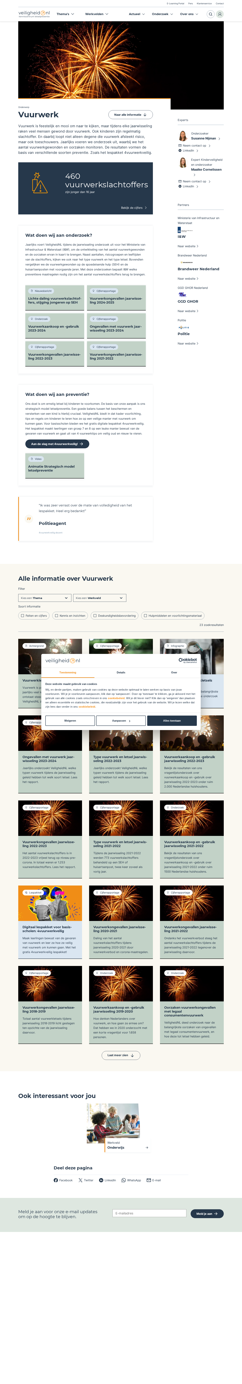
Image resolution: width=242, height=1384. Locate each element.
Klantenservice (204, 3)
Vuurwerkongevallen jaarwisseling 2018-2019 (48, 1009)
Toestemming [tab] (67, 672)
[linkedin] (107, 1180)
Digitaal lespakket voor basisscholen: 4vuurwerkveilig (47, 929)
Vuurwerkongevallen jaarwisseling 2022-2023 (54, 356)
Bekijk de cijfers (131, 207)
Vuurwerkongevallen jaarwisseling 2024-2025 (116, 300)
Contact (220, 3)
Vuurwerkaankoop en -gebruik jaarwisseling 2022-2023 (189, 759)
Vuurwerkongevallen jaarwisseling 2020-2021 (119, 929)
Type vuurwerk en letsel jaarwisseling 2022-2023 (120, 759)
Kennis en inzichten (72, 615)
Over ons (187, 14)
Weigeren (70, 720)
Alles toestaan (172, 720)
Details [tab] (121, 672)
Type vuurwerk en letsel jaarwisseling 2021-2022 (120, 844)
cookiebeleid (116, 698)
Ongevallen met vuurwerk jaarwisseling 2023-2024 (116, 328)
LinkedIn (188, 150)
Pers (190, 3)
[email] (154, 1180)
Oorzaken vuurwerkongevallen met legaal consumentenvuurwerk (190, 1011)
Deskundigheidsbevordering (117, 615)
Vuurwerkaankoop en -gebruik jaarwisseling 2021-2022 (189, 844)
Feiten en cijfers (36, 615)
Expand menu (143, 14)
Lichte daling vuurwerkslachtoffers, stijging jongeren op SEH (54, 300)
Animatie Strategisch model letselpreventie (51, 468)
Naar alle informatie (127, 114)
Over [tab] (174, 672)
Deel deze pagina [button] (73, 1168)
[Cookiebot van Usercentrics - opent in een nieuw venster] (181, 660)
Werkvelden (94, 14)
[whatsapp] (131, 1180)
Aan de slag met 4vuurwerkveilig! (54, 444)
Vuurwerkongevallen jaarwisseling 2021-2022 (116, 356)
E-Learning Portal (175, 3)
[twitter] (85, 1180)
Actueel (134, 14)
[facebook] (63, 1180)
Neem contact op (194, 145)
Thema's (63, 14)
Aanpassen (119, 720)
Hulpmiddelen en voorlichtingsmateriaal (175, 615)
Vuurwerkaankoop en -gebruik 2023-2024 (53, 328)
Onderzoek (160, 14)
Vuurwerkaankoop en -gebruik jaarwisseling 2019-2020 (118, 1009)
